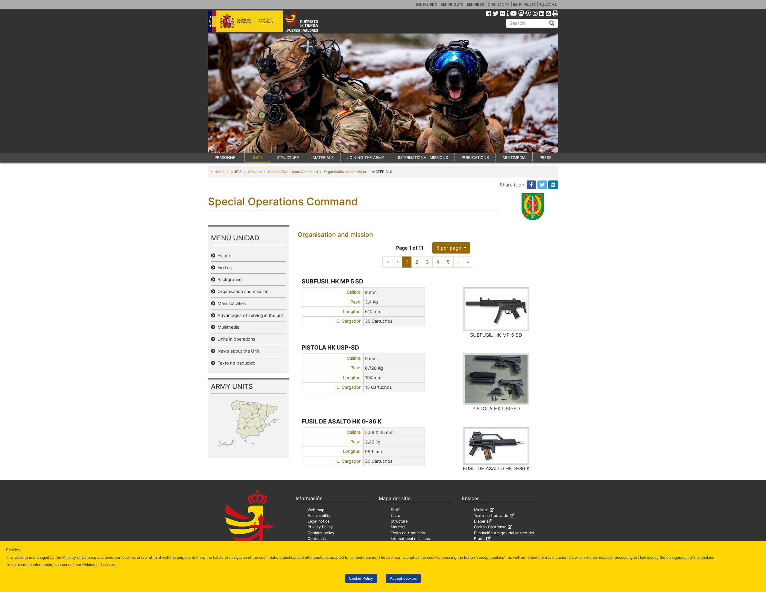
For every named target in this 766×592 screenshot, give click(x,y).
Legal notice (318, 521)
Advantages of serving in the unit (249, 315)
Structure (399, 521)
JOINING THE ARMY (365, 157)
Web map (316, 510)
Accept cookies (403, 578)
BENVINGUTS (452, 4)
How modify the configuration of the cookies (676, 557)
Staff (395, 510)
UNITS (257, 157)
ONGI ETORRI (499, 4)
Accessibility (319, 515)
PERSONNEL (226, 157)
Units (395, 515)
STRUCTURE (287, 157)
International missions (410, 538)
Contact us (317, 538)
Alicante (255, 171)
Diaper (480, 521)
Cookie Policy (361, 578)
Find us (223, 267)
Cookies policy (321, 533)
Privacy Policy (320, 527)
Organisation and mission (345, 171)
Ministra (481, 510)
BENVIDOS (475, 4)
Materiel (398, 527)
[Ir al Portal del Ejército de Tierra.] (308, 21)
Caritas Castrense (490, 527)
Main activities (230, 303)
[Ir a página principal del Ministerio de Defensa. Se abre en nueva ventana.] (245, 21)
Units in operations (235, 338)
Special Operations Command (293, 171)
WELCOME (548, 4)
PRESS (545, 157)
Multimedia (227, 327)
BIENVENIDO (426, 4)
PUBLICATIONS (475, 157)
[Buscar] (552, 23)
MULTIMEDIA (514, 157)
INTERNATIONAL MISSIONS (423, 157)
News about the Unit (237, 350)
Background (228, 279)
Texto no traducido (235, 362)
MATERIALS (323, 157)
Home (219, 171)
